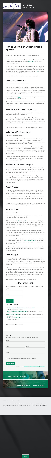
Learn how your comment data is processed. (34, 366)
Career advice (19, 324)
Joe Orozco (27, 5)
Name (7, 346)
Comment (8, 340)
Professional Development (33, 55)
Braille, (19, 97)
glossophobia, (31, 61)
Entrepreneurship (22, 55)
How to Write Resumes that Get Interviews (16, 311)
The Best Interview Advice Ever (14, 317)
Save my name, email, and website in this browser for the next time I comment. (22, 358)
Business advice (11, 324)
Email (27, 346)
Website (7, 352)
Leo (37, 71)
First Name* (8, 289)
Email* (7, 295)
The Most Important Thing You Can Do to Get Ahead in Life (20, 308)
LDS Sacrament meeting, (31, 240)
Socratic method (22, 220)
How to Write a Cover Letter (13, 314)
